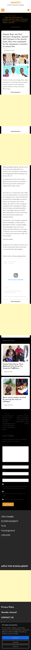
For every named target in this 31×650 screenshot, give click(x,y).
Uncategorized (8, 530)
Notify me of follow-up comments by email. (13, 494)
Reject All (15, 646)
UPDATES (5, 535)
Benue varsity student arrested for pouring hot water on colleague (14, 399)
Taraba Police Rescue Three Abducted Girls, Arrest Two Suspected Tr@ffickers (13, 366)
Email (4, 471)
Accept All (15, 637)
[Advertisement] (15, 110)
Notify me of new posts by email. (14, 499)
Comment (5, 445)
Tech (3, 526)
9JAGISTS (16, 3)
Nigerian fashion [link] (8, 239)
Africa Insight (7, 516)
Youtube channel (9, 612)
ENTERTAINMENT (9, 521)
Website (4, 477)
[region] (15, 636)
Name (4, 464)
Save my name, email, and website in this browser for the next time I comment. (14, 487)
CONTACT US (7, 618)
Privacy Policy (7, 607)
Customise (15, 642)
